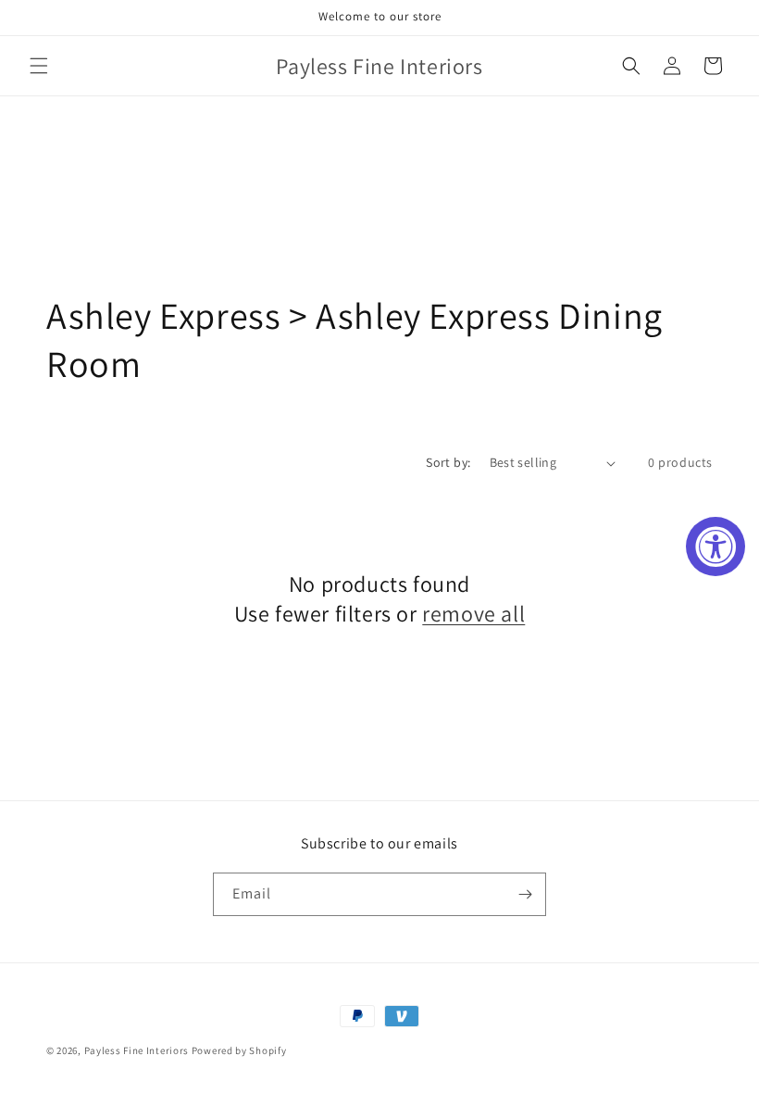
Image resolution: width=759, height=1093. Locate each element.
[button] (39, 65)
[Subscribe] (524, 894)
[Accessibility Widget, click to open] (715, 546)
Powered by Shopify (239, 1050)
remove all (473, 613)
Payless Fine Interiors (136, 1050)
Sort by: (448, 462)
